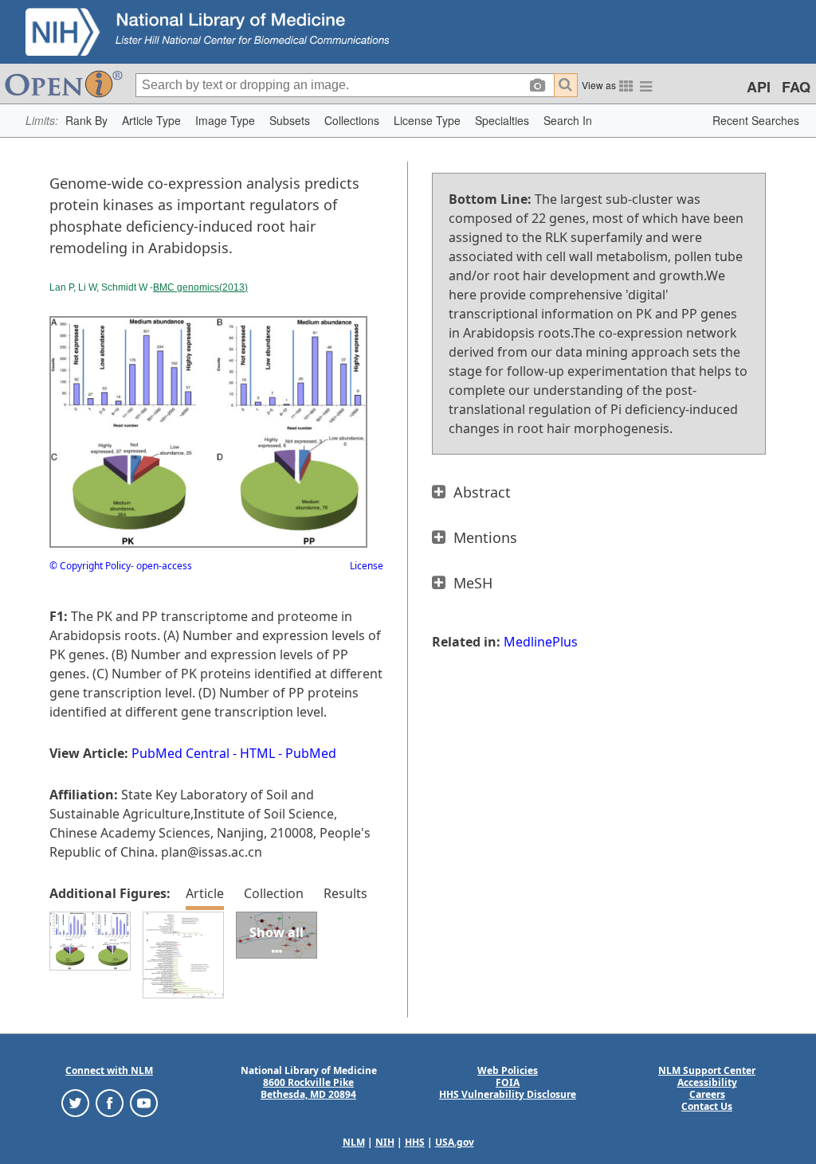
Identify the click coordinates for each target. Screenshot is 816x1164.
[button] (86, 120)
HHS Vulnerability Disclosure (507, 1094)
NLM (354, 1142)
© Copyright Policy (90, 565)
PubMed (310, 753)
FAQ (796, 86)
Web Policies (507, 1070)
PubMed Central (180, 753)
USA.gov (454, 1142)
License (366, 565)
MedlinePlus (541, 641)
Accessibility (707, 1082)
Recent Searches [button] (755, 120)
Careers (707, 1094)
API (759, 86)
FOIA (508, 1082)
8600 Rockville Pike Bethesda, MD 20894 (308, 1088)
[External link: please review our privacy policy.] (75, 1102)
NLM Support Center (706, 1070)
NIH (384, 1142)
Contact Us (706, 1106)
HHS (415, 1142)
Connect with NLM (109, 1070)
